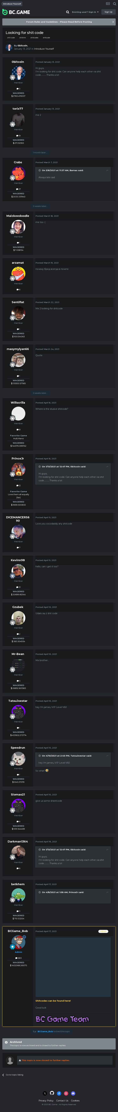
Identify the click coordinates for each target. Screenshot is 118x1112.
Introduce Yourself (44, 48)
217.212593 (19, 143)
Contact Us (62, 1100)
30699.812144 (19, 594)
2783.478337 (19, 96)
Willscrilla (18, 402)
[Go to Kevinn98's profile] (18, 571)
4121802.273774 (19, 735)
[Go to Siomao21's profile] (18, 806)
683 (19, 958)
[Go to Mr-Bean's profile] (18, 665)
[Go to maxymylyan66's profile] (18, 360)
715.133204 (19, 918)
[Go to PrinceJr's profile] (18, 469)
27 (19, 189)
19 (19, 135)
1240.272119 (19, 782)
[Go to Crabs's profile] (18, 173)
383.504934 (19, 641)
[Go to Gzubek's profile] (18, 618)
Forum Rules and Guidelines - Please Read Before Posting (59, 22)
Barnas (73, 170)
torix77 (18, 108)
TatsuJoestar (18, 701)
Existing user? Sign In (84, 12)
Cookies (75, 1100)
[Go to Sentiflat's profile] (18, 313)
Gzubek (17, 607)
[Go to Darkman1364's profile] (18, 852)
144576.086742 (19, 446)
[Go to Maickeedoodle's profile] (18, 227)
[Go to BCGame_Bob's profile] (18, 942)
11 (19, 911)
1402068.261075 (19, 965)
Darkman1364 (18, 841)
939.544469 (19, 829)
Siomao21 (18, 794)
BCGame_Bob (18, 931)
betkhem (18, 884)
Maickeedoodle (17, 216)
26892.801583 (19, 688)
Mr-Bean (18, 654)
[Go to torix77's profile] (18, 120)
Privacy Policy (46, 1100)
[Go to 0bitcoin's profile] (9, 47)
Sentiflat (18, 302)
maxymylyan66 (18, 349)
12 (19, 485)
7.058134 (19, 250)
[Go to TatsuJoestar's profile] (18, 712)
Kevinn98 (18, 560)
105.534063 (19, 336)
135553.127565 (19, 383)
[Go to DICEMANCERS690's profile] (18, 532)
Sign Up (108, 12)
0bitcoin (22, 45)
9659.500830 (19, 505)
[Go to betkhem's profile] (18, 895)
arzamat (18, 262)
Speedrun (18, 747)
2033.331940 (19, 196)
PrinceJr (18, 458)
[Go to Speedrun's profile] (18, 759)
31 (19, 587)
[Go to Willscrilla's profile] (18, 413)
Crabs (18, 162)
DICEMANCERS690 (18, 519)
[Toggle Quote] (40, 170)
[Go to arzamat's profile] (18, 274)
